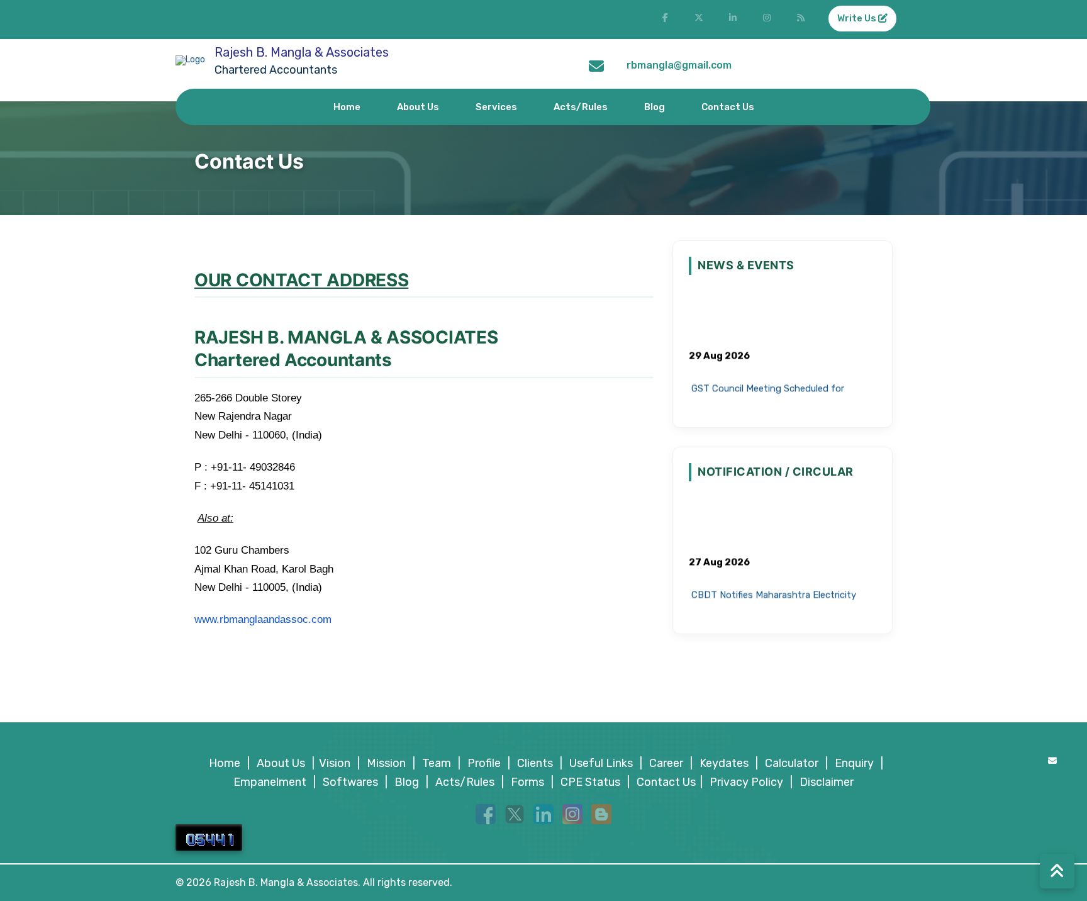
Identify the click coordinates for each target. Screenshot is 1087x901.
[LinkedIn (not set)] (732, 19)
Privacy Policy (746, 782)
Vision (334, 763)
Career (666, 763)
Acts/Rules (581, 107)
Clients (535, 763)
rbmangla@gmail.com (679, 65)
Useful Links (601, 763)
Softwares (350, 782)
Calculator (791, 763)
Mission (386, 763)
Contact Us (727, 107)
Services (496, 107)
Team (436, 763)
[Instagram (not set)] (766, 19)
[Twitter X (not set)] (514, 813)
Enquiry (854, 763)
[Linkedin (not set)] (543, 813)
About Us (418, 107)
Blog (654, 107)
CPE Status (590, 782)
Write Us (857, 18)
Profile (484, 763)
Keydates (724, 763)
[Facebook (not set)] (664, 19)
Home (346, 107)
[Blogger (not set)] (800, 19)
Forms (527, 782)
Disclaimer (827, 782)
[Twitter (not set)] (698, 19)
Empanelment (269, 782)
